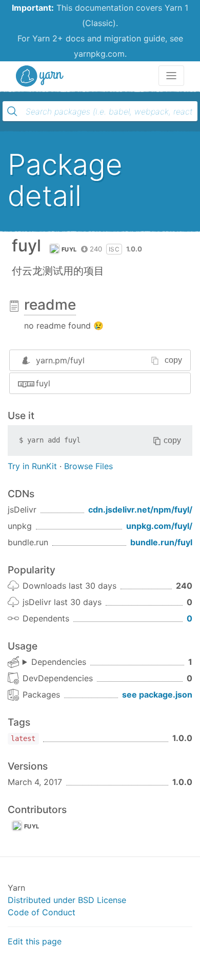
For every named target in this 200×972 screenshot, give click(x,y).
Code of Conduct (41, 912)
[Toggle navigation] (171, 75)
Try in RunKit (32, 466)
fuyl (69, 249)
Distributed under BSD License (67, 900)
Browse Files (88, 466)
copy (173, 360)
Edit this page (35, 941)
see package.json (157, 694)
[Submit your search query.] (12, 111)
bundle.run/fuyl (161, 542)
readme (50, 304)
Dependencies (58, 662)
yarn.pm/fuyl (60, 360)
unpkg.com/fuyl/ (159, 526)
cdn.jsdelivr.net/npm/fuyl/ (140, 509)
